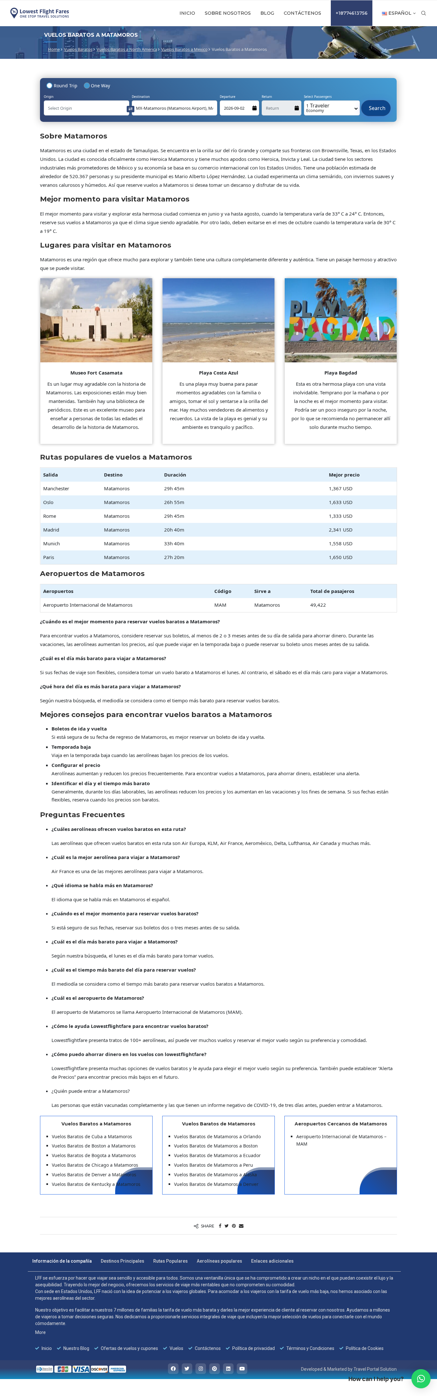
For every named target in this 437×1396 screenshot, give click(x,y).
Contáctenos (302, 13)
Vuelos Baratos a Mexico (184, 49)
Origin (48, 96)
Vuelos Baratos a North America (127, 49)
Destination (141, 96)
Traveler (318, 107)
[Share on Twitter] (227, 1225)
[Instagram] (200, 1368)
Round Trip (65, 86)
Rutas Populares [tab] (170, 1261)
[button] (421, 1378)
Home (54, 49)
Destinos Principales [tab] (122, 1261)
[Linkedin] (228, 1368)
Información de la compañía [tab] (62, 1261)
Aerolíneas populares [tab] (219, 1261)
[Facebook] (173, 1368)
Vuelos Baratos (78, 49)
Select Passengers (318, 96)
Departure (227, 96)
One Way (100, 86)
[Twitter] (187, 1368)
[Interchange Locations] (130, 108)
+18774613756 (352, 13)
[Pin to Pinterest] (234, 1225)
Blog (267, 13)
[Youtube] (242, 1368)
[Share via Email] (241, 1225)
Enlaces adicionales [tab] (272, 1261)
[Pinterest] (214, 1368)
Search (376, 104)
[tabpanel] (214, 1313)
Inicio (187, 13)
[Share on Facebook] (220, 1225)
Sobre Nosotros (228, 13)
